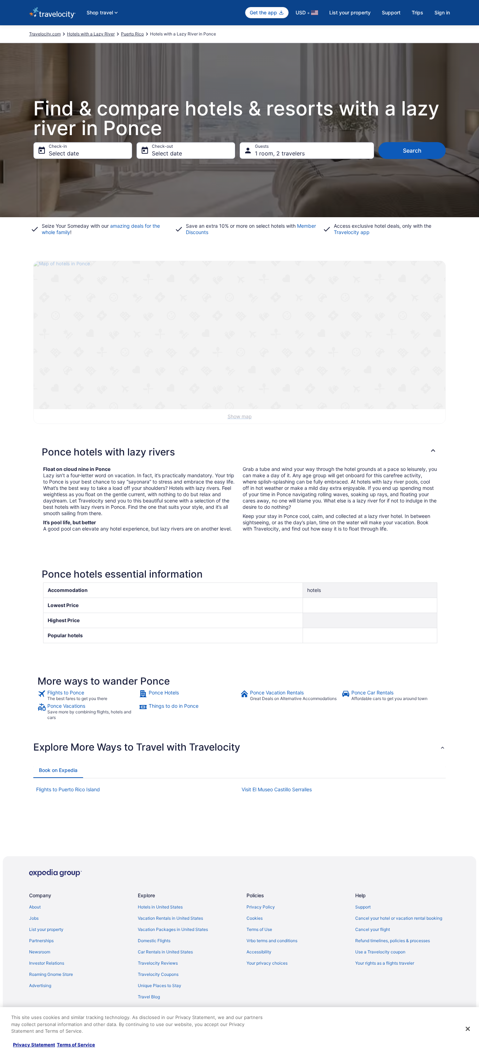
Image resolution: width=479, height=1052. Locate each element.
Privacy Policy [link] (261, 907)
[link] (87, 695)
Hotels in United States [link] (160, 907)
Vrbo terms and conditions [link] (272, 940)
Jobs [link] (34, 918)
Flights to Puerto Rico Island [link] (68, 789)
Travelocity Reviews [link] (158, 963)
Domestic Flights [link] (154, 940)
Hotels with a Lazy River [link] (91, 33)
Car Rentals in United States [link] (165, 951)
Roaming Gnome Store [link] (51, 974)
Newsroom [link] (39, 951)
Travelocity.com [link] (45, 33)
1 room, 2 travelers (280, 153)
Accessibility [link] (259, 951)
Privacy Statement (34, 1044)
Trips (417, 12)
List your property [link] (46, 929)
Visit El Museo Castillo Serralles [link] (277, 789)
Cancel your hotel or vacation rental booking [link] (398, 918)
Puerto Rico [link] (132, 33)
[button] (239, 452)
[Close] (467, 1029)
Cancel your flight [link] (372, 929)
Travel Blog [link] (149, 996)
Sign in (442, 12)
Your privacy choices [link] (267, 963)
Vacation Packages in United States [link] (173, 929)
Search (412, 150)
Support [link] (363, 907)
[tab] (58, 770)
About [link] (35, 907)
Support (391, 12)
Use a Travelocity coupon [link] (380, 951)
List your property (350, 12)
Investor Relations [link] (46, 963)
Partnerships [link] (41, 940)
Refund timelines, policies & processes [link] (392, 940)
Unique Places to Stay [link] (159, 985)
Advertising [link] (40, 985)
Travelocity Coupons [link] (158, 974)
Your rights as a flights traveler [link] (384, 963)
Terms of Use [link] (259, 929)
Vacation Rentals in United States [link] (170, 918)
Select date (64, 153)
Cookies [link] (255, 918)
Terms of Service (76, 1044)
